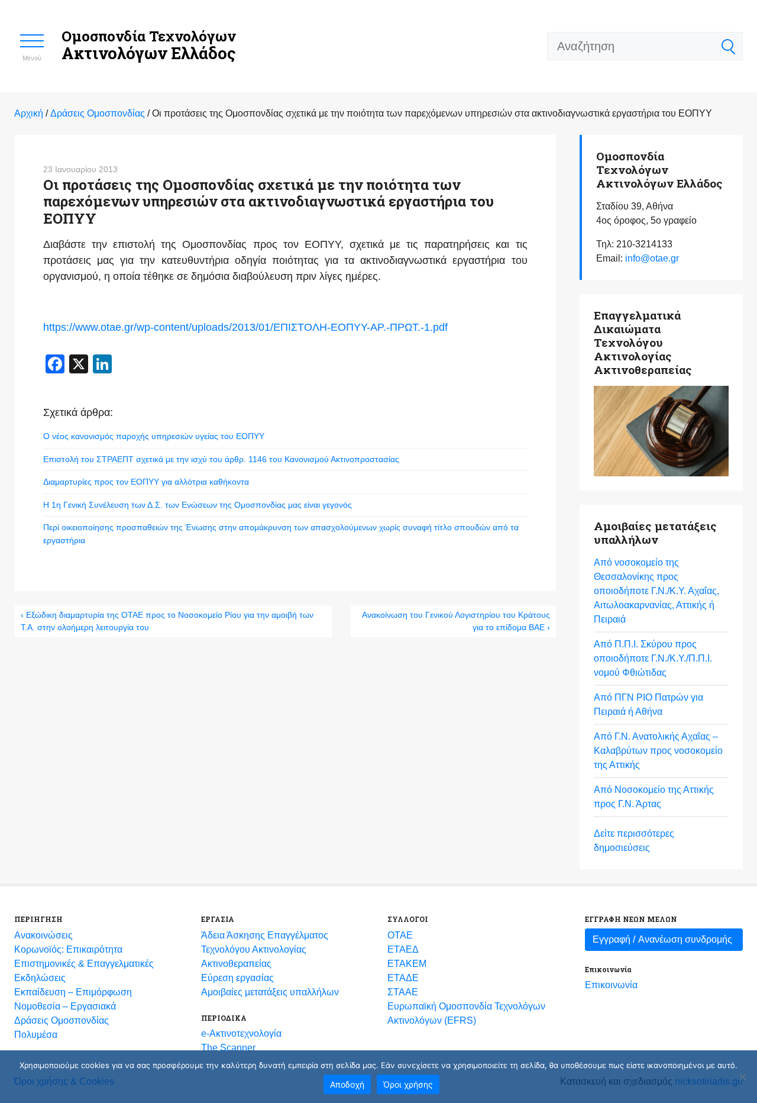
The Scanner (228, 1048)
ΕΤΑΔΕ (403, 978)
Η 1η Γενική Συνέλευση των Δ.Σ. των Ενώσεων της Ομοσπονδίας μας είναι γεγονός (197, 504)
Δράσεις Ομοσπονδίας (61, 1020)
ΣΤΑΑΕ (402, 992)
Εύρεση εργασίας (237, 978)
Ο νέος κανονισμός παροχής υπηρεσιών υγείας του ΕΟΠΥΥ (153, 436)
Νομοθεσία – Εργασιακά (65, 1006)
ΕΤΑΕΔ (403, 949)
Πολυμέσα (35, 1035)
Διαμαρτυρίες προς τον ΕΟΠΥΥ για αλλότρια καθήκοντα (146, 481)
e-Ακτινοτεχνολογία (241, 1033)
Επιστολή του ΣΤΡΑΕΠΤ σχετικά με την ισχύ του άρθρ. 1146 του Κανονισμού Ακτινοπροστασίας (221, 459)
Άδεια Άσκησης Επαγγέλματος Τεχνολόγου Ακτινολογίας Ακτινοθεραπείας (264, 949)
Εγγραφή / (662, 939)
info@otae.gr (652, 258)
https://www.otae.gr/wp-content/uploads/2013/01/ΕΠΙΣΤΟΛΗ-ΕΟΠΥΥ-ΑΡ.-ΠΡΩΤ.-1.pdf (245, 327)
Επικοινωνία (611, 985)
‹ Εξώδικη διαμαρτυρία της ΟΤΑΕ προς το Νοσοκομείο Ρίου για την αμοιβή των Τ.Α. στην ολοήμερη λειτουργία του (167, 621)
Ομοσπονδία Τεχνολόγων (149, 45)
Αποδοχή (347, 1084)
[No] (742, 1077)
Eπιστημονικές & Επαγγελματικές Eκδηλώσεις (84, 971)
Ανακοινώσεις (43, 935)
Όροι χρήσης (408, 1084)
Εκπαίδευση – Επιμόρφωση (73, 992)
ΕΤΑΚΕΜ (406, 964)
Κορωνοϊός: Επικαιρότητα (68, 949)
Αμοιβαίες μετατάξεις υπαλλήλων (270, 992)
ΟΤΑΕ (400, 935)
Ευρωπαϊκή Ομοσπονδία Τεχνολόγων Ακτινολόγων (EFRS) (466, 1013)
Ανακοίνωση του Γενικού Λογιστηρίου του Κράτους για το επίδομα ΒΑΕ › (456, 621)
